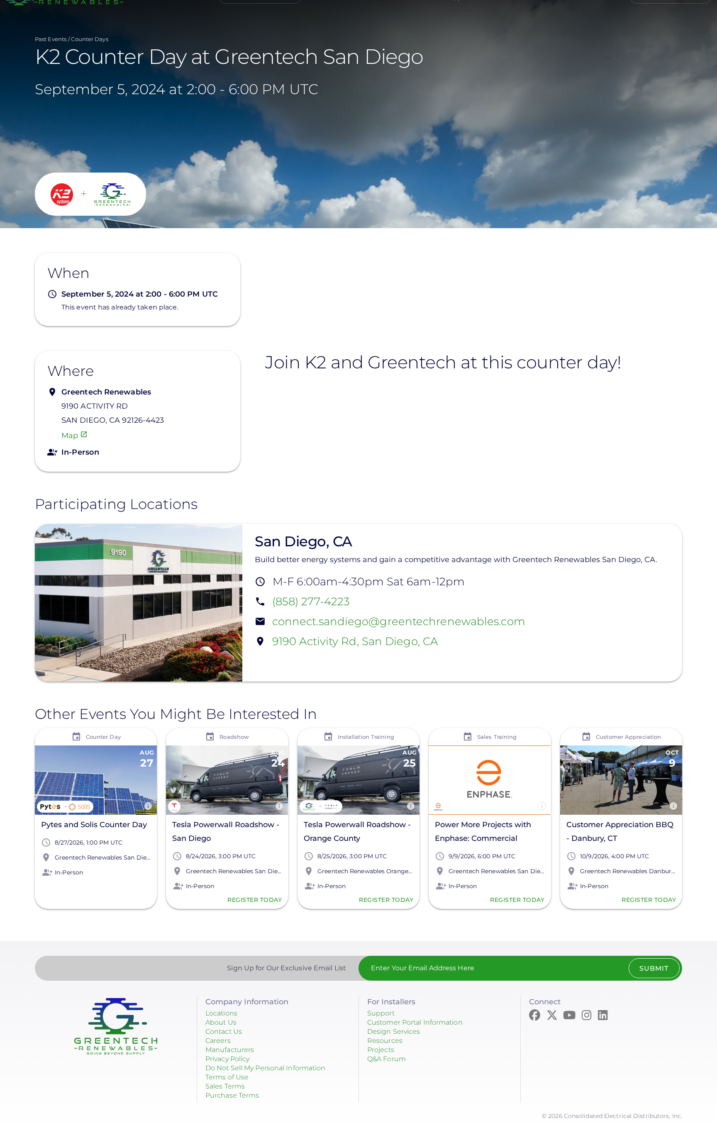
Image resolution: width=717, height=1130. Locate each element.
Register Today (255, 900)
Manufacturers (229, 1050)
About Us (221, 1022)
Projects (380, 1050)
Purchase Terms (232, 1095)
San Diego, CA (303, 541)
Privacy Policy (227, 1059)
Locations (221, 1013)
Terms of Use (227, 1077)
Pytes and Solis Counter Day (94, 824)
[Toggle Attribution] (148, 806)
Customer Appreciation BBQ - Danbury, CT (619, 831)
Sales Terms (225, 1086)
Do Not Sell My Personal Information (265, 1068)
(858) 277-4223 (311, 602)
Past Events (50, 39)
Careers (218, 1041)
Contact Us (223, 1031)
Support (381, 1013)
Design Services (393, 1031)
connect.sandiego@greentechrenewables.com (398, 621)
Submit (653, 968)
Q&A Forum (386, 1059)
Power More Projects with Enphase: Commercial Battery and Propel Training (487, 832)
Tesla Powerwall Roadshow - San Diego (225, 831)
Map (69, 435)
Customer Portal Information (415, 1022)
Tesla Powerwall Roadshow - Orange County (357, 831)
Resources (384, 1041)
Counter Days (89, 39)
